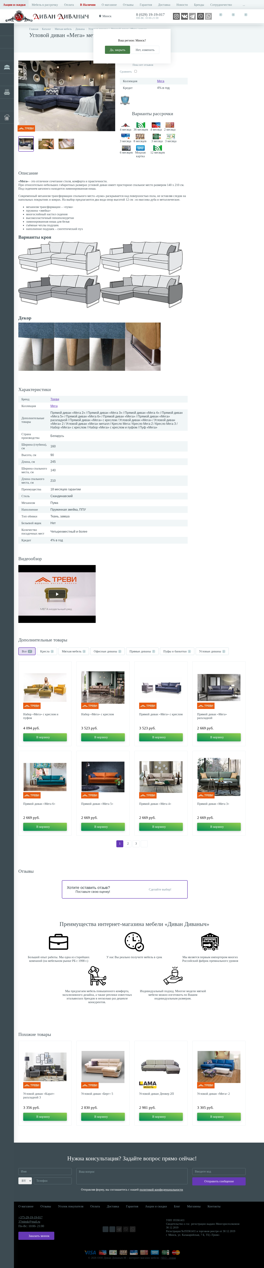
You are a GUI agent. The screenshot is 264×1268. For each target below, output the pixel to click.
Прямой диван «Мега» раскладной (212, 716)
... (244, 4)
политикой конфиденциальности (161, 1189)
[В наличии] (7, 117)
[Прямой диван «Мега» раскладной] (219, 687)
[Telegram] (192, 16)
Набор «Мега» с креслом (97, 714)
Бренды (199, 4)
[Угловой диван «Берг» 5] (103, 1067)
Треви (54, 399)
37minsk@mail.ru (29, 1221)
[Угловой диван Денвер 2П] (161, 1067)
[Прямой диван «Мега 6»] (45, 777)
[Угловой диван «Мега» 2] (219, 1067)
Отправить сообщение (219, 1181)
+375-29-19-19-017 (30, 1217)
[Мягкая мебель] (7, 29)
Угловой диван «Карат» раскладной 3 (39, 1095)
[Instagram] (176, 16)
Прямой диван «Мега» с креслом (161, 714)
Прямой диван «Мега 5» (97, 803)
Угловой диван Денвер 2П (156, 1093)
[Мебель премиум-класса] (7, 92)
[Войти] (257, 16)
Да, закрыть (117, 50)
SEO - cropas (168, 1257)
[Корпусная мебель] (7, 42)
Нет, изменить (145, 50)
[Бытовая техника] (7, 105)
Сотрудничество (221, 4)
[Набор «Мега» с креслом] (103, 687)
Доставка (164, 4)
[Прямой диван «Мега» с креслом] (161, 687)
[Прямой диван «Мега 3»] (219, 777)
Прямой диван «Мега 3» (213, 803)
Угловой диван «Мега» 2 (213, 1093)
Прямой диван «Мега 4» (155, 803)
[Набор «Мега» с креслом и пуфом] (45, 687)
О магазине (109, 4)
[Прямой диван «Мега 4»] (161, 777)
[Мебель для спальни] (7, 67)
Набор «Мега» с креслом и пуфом (40, 716)
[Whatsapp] (208, 16)
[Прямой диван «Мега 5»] (103, 777)
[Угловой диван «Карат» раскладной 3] (45, 1067)
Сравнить (126, 71)
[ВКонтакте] (184, 16)
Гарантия (146, 4)
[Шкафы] (7, 79)
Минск (107, 16)
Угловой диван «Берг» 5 (97, 1093)
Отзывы (128, 4)
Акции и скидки (156, 1206)
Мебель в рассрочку (45, 4)
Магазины (194, 1206)
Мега (160, 81)
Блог (177, 1206)
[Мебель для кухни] (7, 54)
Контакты (214, 1206)
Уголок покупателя (70, 1206)
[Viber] (200, 16)
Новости (182, 4)
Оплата (69, 4)
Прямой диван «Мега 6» (39, 803)
